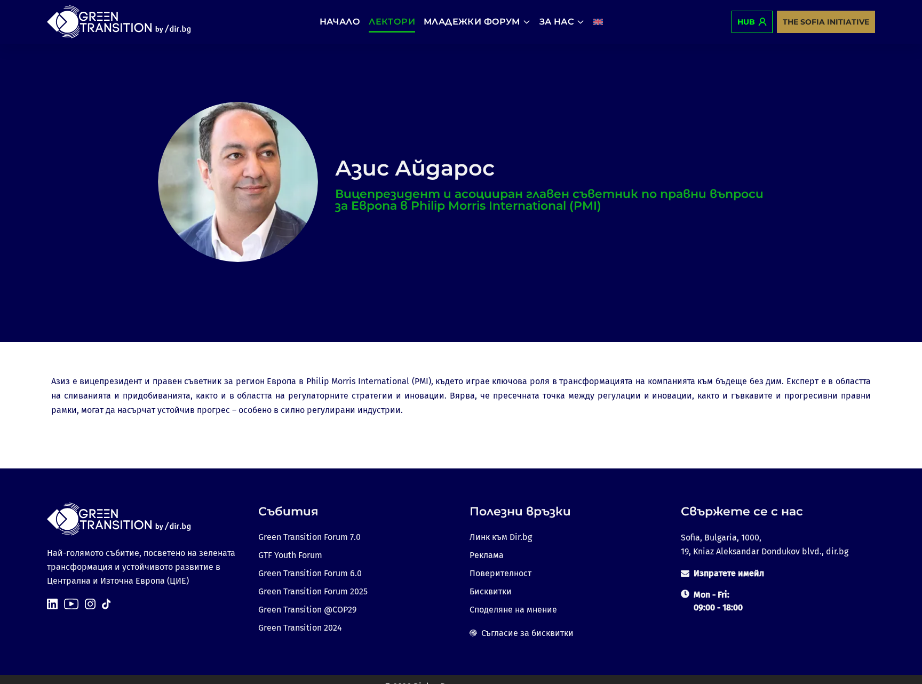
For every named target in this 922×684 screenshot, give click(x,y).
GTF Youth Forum (290, 555)
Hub (746, 22)
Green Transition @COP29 (307, 610)
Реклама (487, 555)
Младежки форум (472, 22)
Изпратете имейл (729, 573)
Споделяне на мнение (513, 610)
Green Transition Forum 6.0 (310, 573)
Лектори (392, 22)
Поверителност (500, 573)
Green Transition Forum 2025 (313, 591)
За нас (556, 22)
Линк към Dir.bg (501, 537)
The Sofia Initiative (826, 22)
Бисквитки (491, 591)
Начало (340, 22)
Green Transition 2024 (300, 628)
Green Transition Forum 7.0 (309, 537)
